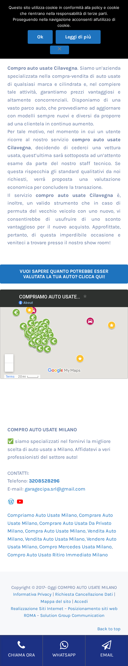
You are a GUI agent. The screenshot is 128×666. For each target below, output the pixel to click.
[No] (59, 50)
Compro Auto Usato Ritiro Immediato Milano (57, 555)
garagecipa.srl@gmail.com (55, 489)
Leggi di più (78, 37)
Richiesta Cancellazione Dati (84, 594)
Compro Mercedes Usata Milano (75, 547)
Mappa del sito (55, 601)
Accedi (81, 601)
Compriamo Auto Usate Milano (42, 515)
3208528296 (44, 481)
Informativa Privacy (32, 594)
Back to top (109, 628)
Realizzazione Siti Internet (37, 608)
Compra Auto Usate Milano (55, 531)
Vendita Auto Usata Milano (55, 539)
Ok (40, 37)
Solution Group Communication (72, 615)
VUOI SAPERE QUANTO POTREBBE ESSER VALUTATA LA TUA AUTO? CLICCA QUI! (64, 273)
